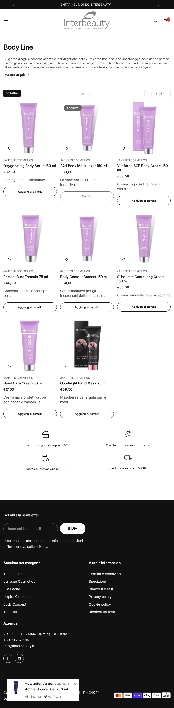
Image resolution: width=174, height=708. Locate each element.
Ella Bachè (11, 589)
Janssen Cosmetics (19, 581)
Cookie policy (100, 604)
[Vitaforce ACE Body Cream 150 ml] (144, 128)
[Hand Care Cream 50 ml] (30, 345)
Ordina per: (156, 93)
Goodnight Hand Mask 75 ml (83, 383)
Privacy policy (100, 596)
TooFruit (10, 612)
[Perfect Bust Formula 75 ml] (30, 239)
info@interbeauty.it (18, 646)
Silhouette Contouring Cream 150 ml (140, 279)
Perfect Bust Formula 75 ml (25, 277)
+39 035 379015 (16, 640)
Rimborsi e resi (101, 589)
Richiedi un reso (102, 612)
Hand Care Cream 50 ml (23, 383)
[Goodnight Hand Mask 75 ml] (87, 345)
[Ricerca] (156, 21)
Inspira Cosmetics (17, 596)
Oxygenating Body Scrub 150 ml (29, 166)
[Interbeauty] (87, 20)
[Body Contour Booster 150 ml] (87, 239)
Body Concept (14, 604)
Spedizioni (97, 581)
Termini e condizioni (105, 574)
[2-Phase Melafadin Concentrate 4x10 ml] (16, 688)
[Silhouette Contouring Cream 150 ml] (144, 239)
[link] (75, 684)
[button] (13, 5)
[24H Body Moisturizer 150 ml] (87, 128)
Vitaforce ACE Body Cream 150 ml (142, 168)
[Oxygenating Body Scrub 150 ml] (30, 128)
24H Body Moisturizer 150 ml (83, 166)
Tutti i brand (13, 574)
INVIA (72, 529)
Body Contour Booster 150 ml (84, 277)
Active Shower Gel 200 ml (46, 689)
